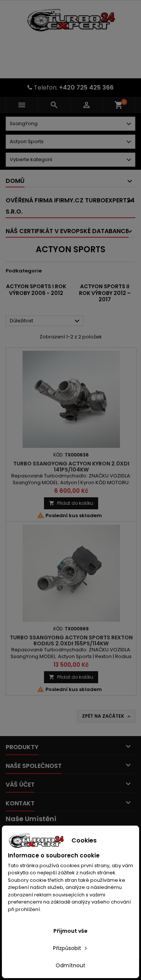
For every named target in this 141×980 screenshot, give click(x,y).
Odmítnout (70, 965)
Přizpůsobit (68, 948)
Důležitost (46, 321)
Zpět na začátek (107, 716)
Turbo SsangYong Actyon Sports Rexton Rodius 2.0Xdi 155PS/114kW (71, 640)
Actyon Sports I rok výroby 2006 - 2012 (36, 290)
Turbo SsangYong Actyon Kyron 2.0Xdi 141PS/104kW (71, 466)
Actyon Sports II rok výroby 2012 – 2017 (105, 293)
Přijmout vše (70, 931)
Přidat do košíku (71, 503)
